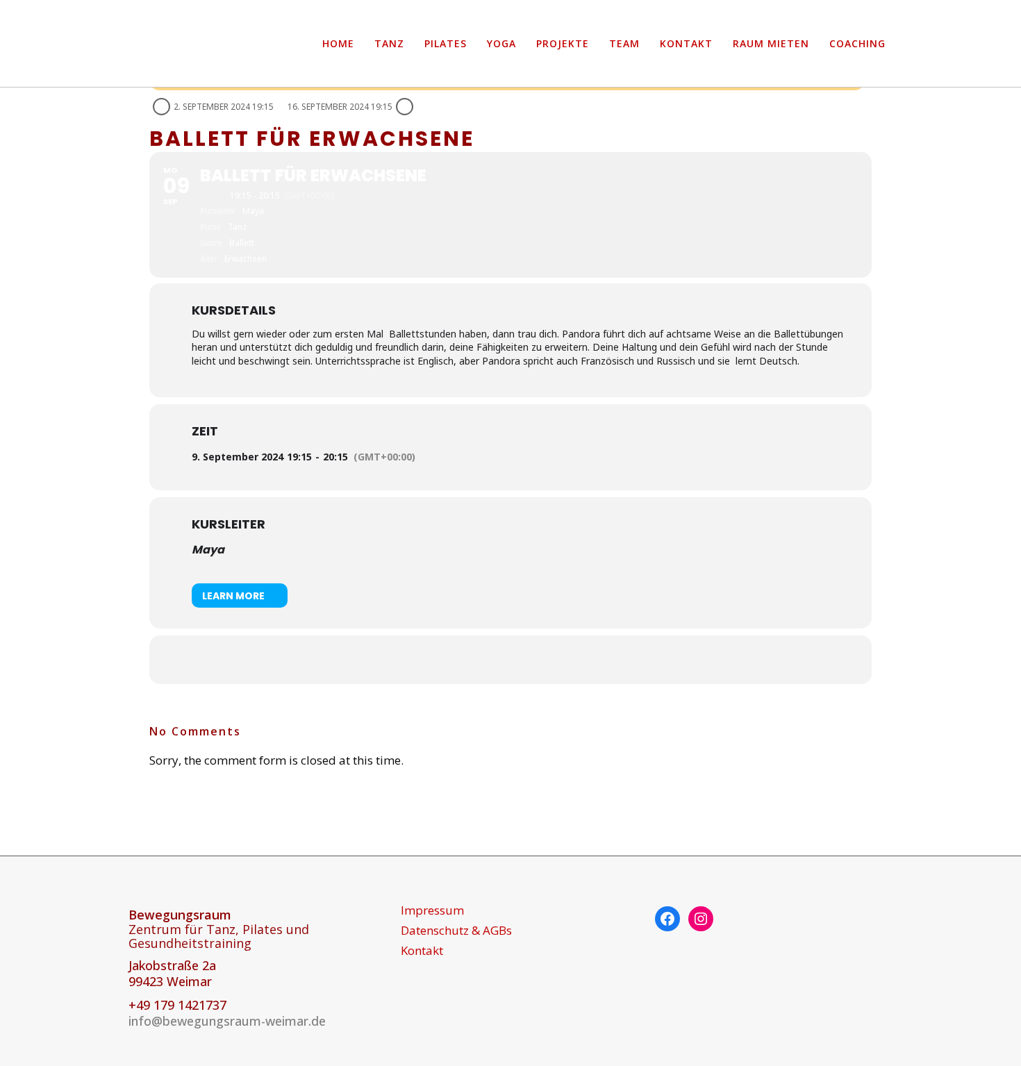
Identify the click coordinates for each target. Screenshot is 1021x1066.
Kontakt (422, 951)
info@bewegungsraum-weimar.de (227, 1021)
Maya (208, 550)
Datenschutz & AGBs (456, 930)
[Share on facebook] (493, 659)
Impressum (432, 910)
